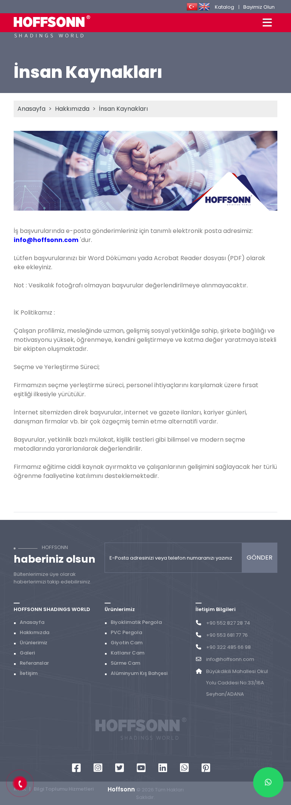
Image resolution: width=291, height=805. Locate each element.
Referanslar (34, 663)
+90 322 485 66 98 (228, 647)
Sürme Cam (125, 663)
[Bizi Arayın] (20, 784)
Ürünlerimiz (33, 642)
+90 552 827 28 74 (228, 623)
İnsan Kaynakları (123, 108)
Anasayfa (31, 108)
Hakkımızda (72, 108)
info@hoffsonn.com (230, 659)
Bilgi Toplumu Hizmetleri (64, 789)
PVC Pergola (126, 632)
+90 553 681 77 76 (227, 635)
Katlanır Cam (127, 652)
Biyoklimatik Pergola (136, 622)
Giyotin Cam (126, 642)
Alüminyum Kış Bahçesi (139, 673)
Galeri (27, 652)
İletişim (29, 673)
